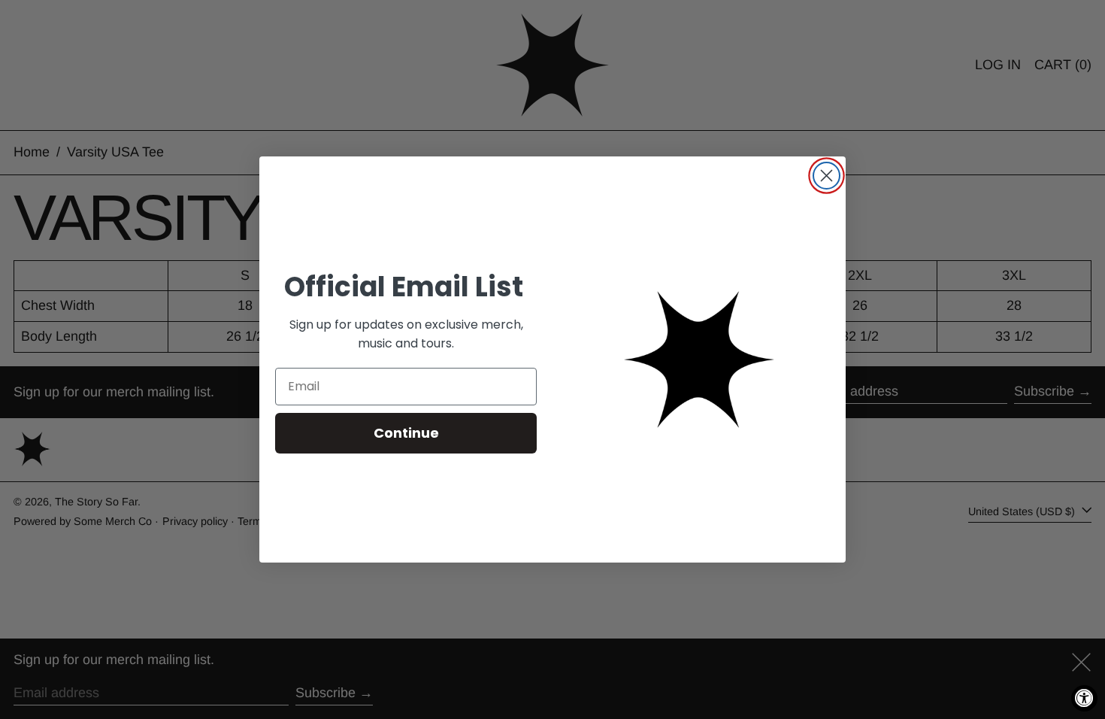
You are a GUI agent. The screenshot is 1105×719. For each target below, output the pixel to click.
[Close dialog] (826, 175)
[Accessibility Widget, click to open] (1084, 698)
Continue (406, 432)
